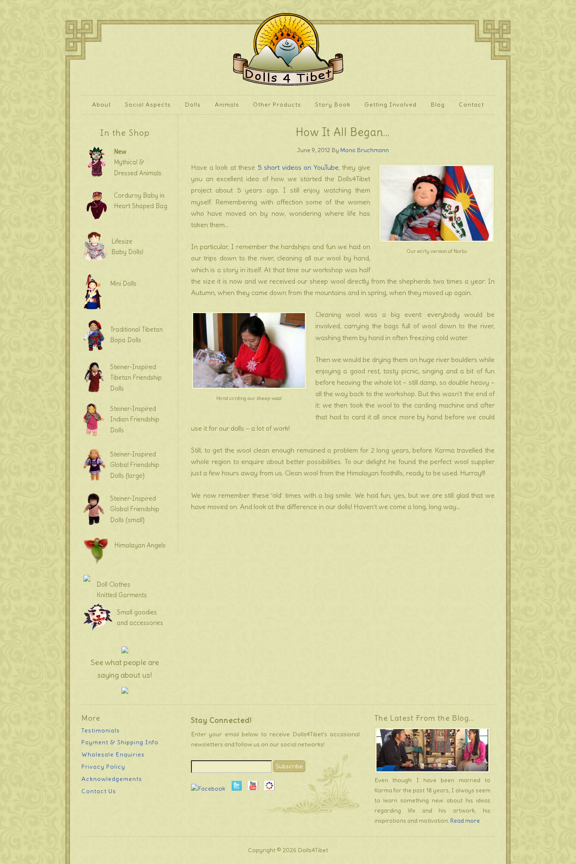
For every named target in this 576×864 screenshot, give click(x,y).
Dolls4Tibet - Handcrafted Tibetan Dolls (288, 47)
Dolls (189, 104)
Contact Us (98, 791)
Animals (223, 104)
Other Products (274, 104)
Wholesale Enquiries (113, 754)
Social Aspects (148, 104)
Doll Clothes (113, 584)
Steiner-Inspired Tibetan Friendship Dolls (136, 377)
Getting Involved (387, 104)
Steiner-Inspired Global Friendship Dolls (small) (134, 509)
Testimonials (100, 730)
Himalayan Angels (140, 545)
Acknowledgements (111, 779)
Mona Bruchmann (364, 150)
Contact (471, 104)
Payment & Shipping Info (120, 742)
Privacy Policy (103, 766)
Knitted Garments (122, 595)
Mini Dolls (123, 283)
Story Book (332, 104)
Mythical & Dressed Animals (137, 162)
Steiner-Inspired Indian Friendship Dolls (134, 419)
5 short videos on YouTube (298, 167)
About (98, 104)
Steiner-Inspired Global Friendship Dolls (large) (134, 465)
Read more (465, 820)
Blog (438, 104)
